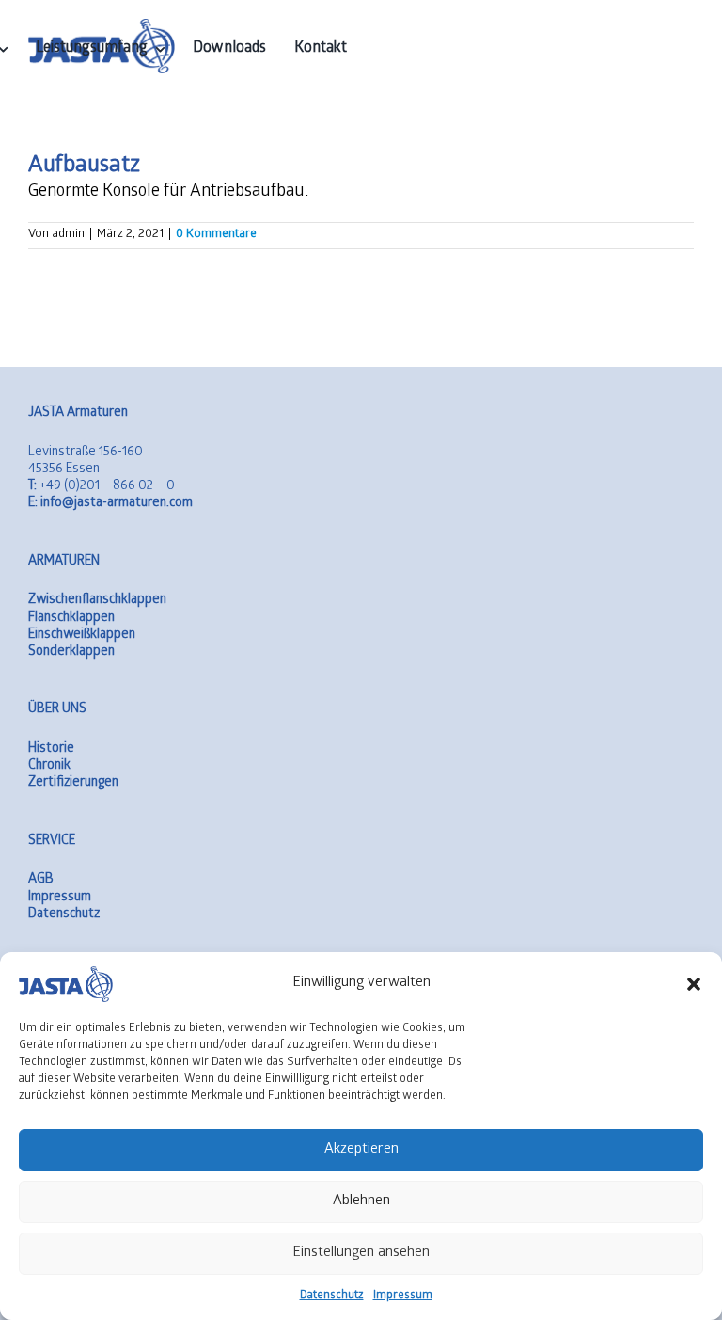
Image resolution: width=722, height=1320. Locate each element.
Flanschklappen (71, 619)
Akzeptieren (361, 1149)
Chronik (49, 766)
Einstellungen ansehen (361, 1253)
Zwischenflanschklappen (97, 601)
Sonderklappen (71, 652)
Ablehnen (361, 1201)
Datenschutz (332, 1296)
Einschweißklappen (81, 636)
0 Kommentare (216, 235)
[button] (693, 984)
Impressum (402, 1296)
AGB (41, 880)
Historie (51, 749)
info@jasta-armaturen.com (110, 504)
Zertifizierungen (73, 783)
